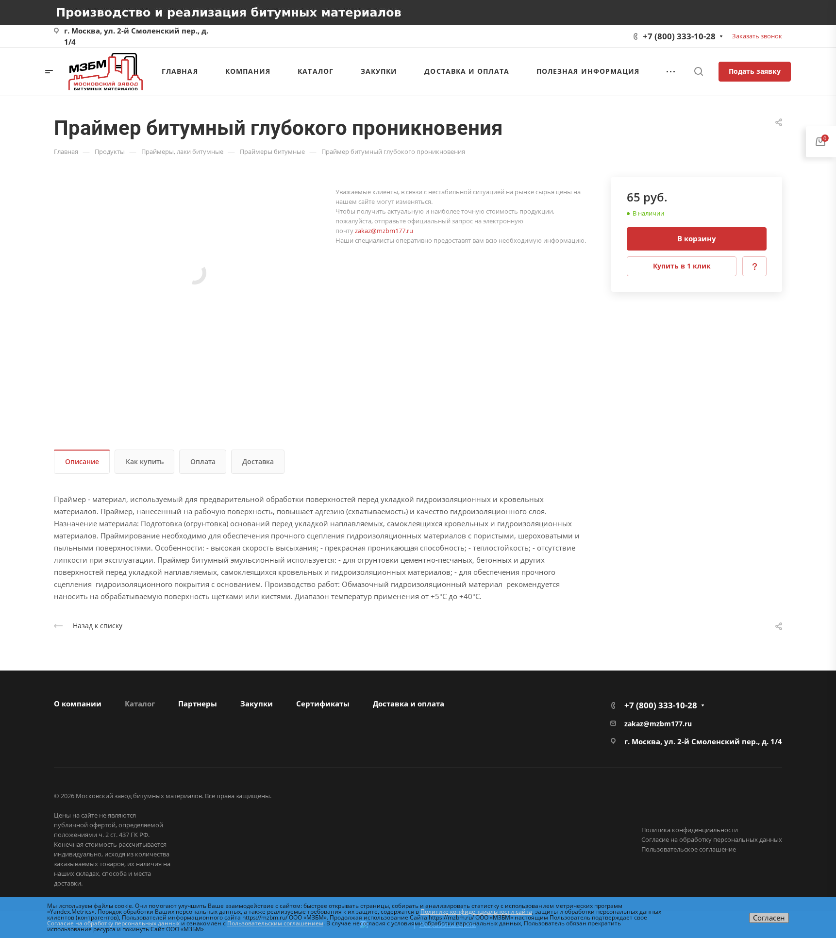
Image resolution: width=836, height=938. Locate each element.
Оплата (203, 461)
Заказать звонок (757, 36)
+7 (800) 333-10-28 (679, 36)
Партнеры (197, 703)
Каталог (140, 703)
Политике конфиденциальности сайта (476, 911)
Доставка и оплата (408, 703)
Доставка (258, 461)
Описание (82, 461)
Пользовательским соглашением (275, 923)
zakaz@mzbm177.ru (384, 230)
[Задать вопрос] (754, 266)
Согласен (769, 917)
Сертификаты (323, 703)
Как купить (145, 461)
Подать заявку (755, 71)
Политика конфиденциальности (689, 829)
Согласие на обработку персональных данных (711, 839)
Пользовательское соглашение (688, 849)
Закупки (256, 703)
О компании (77, 703)
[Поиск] (698, 71)
